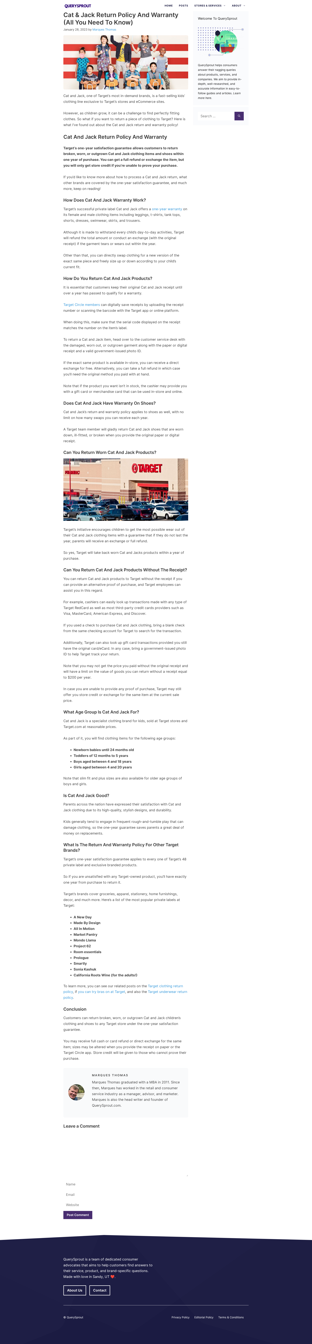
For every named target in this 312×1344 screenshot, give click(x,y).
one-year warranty (167, 209)
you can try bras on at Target (101, 992)
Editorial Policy (203, 1317)
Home (169, 5)
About (236, 5)
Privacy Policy (180, 1317)
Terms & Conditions (231, 1317)
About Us (74, 1290)
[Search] (239, 116)
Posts (183, 5)
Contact (99, 1290)
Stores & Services (208, 5)
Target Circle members (81, 305)
